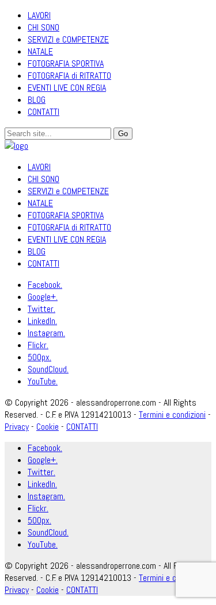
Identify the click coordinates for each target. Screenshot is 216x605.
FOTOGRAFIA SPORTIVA (66, 63)
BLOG (37, 100)
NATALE (40, 51)
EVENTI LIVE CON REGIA (67, 88)
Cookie (47, 427)
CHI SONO (43, 27)
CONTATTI (43, 112)
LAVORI (39, 15)
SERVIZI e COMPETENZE (68, 39)
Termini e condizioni (172, 415)
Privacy (17, 427)
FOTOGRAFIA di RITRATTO (69, 76)
